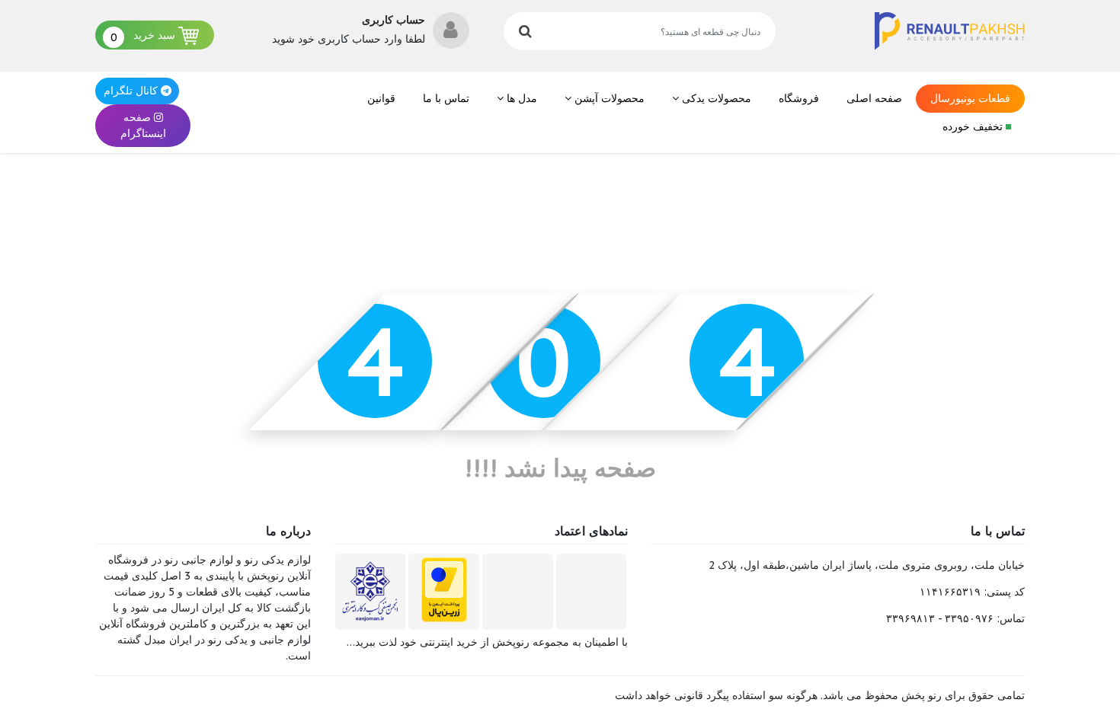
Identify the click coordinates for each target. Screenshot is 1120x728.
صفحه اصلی (874, 98)
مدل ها (520, 98)
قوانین (381, 98)
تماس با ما (446, 98)
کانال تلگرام (131, 90)
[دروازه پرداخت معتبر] (444, 589)
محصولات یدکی (715, 98)
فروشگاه (799, 98)
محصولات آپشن (608, 98)
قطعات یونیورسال (970, 98)
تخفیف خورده (974, 126)
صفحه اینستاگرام (143, 125)
